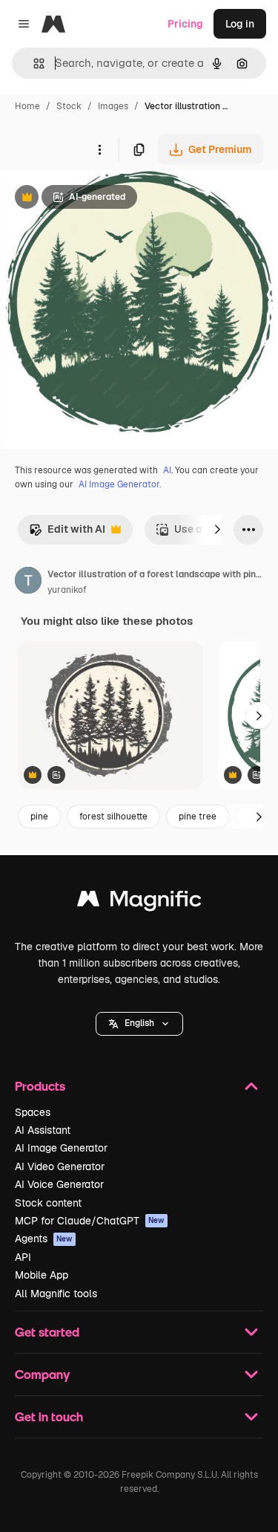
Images (113, 106)
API (23, 1257)
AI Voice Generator (59, 1184)
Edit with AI (67, 533)
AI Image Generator (61, 1148)
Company (42, 1374)
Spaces (32, 1112)
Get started (47, 1332)
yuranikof (67, 590)
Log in (239, 23)
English (139, 1023)
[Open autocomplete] (33, 63)
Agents (44, 1238)
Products (40, 1086)
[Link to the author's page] (28, 582)
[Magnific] (139, 902)
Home (27, 106)
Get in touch (49, 1416)
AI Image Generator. (120, 484)
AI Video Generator (60, 1166)
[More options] (99, 149)
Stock (69, 106)
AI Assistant (42, 1130)
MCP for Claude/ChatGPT (90, 1220)
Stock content (48, 1203)
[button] (139, 1024)
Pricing (185, 23)
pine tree (197, 816)
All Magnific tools (56, 1293)
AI (167, 470)
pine (39, 816)
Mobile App (41, 1275)
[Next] (217, 530)
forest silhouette (113, 816)
